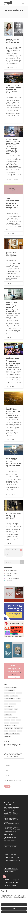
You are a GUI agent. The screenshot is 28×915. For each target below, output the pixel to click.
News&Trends (14, 882)
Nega (14, 908)
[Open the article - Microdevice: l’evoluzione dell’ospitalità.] (9, 244)
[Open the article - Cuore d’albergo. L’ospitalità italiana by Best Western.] (9, 29)
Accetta (14, 904)
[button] (26, 891)
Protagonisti (8, 728)
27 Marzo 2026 (16, 44)
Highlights (9, 283)
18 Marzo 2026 (16, 257)
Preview (14, 725)
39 (17, 552)
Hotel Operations (11, 67)
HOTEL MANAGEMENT (11, 570)
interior (7, 720)
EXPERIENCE (9, 580)
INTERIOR (8, 575)
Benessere (19, 693)
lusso (18, 720)
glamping (12, 863)
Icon (16, 709)
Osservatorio (10, 233)
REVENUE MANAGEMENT (12, 573)
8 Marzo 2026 (16, 367)
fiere (6, 863)
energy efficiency (9, 698)
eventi (18, 698)
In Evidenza (8, 714)
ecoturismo (14, 695)
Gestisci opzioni (14, 912)
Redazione (10, 44)
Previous (8, 549)
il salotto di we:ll (10, 871)
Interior (13, 494)
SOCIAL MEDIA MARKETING (13, 578)
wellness (7, 736)
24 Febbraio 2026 (17, 520)
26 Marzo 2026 (16, 155)
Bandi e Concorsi (9, 690)
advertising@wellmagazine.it (15, 745)
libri (13, 720)
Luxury (7, 882)
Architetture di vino (10, 687)
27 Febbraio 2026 (17, 415)
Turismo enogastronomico (12, 733)
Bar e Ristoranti (9, 693)
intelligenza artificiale (11, 717)
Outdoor (7, 725)
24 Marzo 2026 (16, 211)
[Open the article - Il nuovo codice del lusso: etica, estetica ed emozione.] (9, 505)
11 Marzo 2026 (16, 313)
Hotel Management (11, 120)
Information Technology (13, 179)
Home (16, 16)
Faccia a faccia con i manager (12, 701)
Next (6, 555)
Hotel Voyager (9, 709)
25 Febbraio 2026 (17, 469)
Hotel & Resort (9, 706)
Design (8, 494)
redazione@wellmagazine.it (15, 744)
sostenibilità (18, 728)
